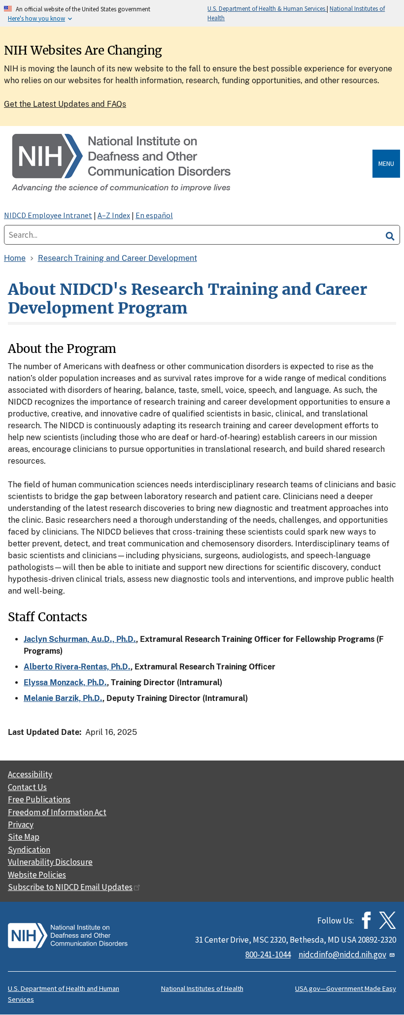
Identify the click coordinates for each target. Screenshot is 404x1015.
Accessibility (30, 774)
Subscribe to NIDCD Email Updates (70, 887)
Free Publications (39, 799)
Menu (386, 163)
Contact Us (27, 787)
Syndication (29, 849)
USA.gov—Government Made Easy (345, 988)
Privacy (21, 824)
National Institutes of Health (202, 988)
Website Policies (37, 874)
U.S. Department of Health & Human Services (267, 8)
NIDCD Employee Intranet (48, 215)
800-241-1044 (268, 954)
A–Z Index (114, 215)
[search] (390, 235)
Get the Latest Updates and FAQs (65, 104)
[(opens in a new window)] (387, 920)
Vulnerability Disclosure (50, 861)
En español (154, 215)
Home (15, 258)
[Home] (190, 163)
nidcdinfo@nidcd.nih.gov (342, 954)
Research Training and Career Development (117, 258)
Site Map (23, 836)
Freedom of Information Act (57, 812)
